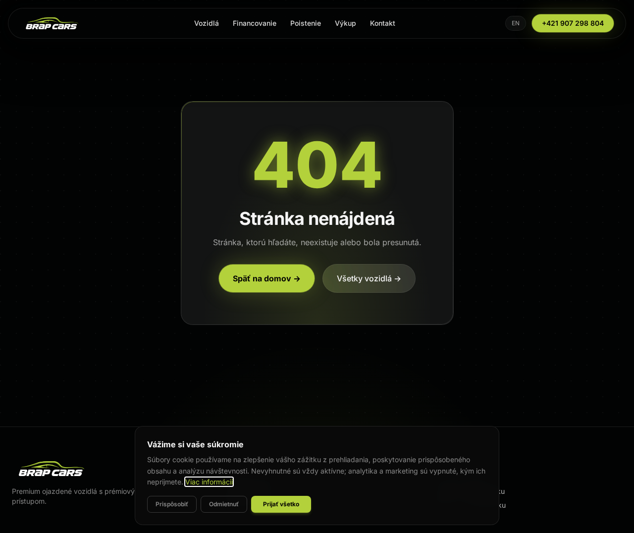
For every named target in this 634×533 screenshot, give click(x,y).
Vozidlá (206, 23)
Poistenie (305, 23)
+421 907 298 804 (573, 23)
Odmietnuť (224, 504)
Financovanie (254, 23)
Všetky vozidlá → (369, 278)
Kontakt (382, 23)
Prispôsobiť (172, 504)
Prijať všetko (281, 504)
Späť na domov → (267, 278)
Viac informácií (209, 482)
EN (516, 23)
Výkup (345, 23)
